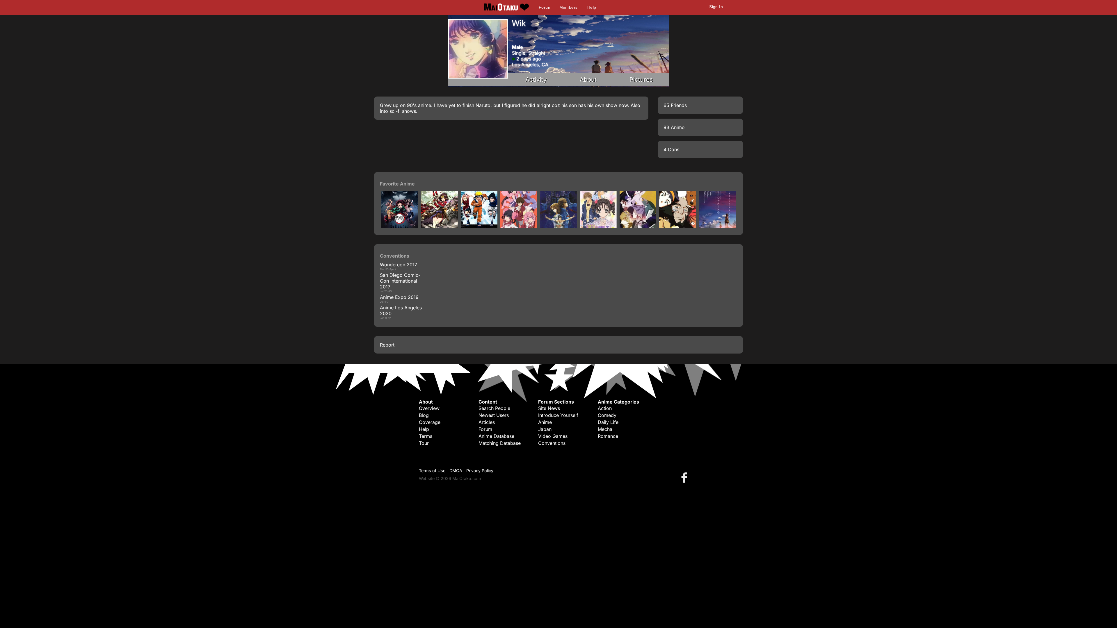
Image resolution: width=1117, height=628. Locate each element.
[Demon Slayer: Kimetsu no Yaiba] (399, 226)
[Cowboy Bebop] (677, 226)
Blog (424, 415)
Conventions (551, 443)
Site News (549, 408)
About (588, 79)
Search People (494, 408)
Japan (545, 429)
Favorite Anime (397, 184)
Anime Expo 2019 (399, 297)
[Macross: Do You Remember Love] (558, 226)
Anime (545, 422)
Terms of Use (432, 470)
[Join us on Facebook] (685, 477)
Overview (429, 408)
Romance (608, 436)
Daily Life (608, 422)
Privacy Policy (479, 470)
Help (591, 7)
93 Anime (674, 127)
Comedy (607, 415)
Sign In (716, 6)
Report (387, 345)
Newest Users (494, 415)
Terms (425, 436)
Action (605, 408)
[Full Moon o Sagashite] (598, 226)
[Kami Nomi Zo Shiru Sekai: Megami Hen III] (518, 226)
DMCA (455, 470)
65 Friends (675, 105)
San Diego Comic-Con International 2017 (400, 281)
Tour (424, 443)
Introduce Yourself (558, 415)
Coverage (429, 422)
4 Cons (671, 149)
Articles (487, 422)
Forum (545, 7)
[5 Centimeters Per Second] (717, 226)
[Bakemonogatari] (638, 226)
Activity (536, 79)
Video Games (553, 436)
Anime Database (496, 436)
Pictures (641, 79)
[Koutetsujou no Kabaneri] (439, 226)
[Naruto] (479, 226)
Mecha (605, 429)
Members (568, 7)
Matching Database (500, 443)
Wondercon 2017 (398, 264)
